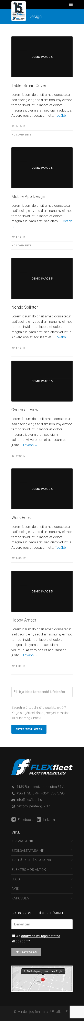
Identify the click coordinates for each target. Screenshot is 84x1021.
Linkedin (48, 820)
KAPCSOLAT (21, 898)
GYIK (15, 889)
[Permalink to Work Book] (42, 488)
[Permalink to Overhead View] (42, 381)
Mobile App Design (28, 196)
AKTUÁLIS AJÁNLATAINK (31, 860)
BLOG (15, 879)
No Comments (21, 134)
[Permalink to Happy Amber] (42, 591)
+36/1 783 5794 (28, 793)
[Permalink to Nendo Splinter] (42, 278)
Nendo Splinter (24, 307)
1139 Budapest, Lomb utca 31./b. (41, 787)
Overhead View (24, 409)
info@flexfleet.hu (29, 800)
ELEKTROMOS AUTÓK (28, 870)
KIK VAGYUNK (22, 841)
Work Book (21, 517)
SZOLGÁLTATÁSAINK (27, 850)
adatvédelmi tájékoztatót (40, 936)
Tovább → (62, 115)
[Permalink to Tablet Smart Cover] (42, 56)
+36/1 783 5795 (52, 793)
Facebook (25, 820)
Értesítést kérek (29, 729)
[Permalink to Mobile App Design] (42, 167)
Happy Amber (23, 620)
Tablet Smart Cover (28, 85)
